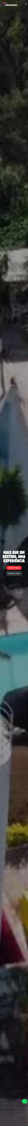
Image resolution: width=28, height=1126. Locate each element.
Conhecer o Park (14, 573)
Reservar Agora (14, 568)
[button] (26, 4)
